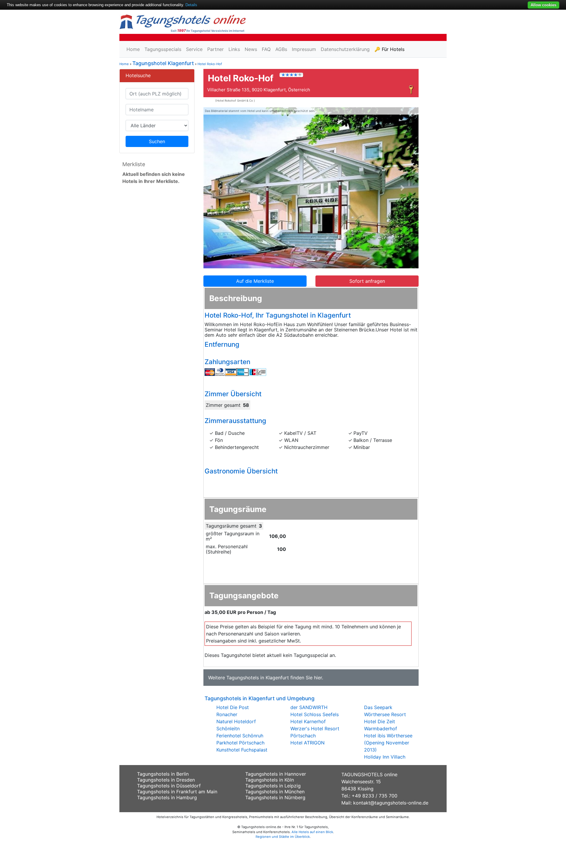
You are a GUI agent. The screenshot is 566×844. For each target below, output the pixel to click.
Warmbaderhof (380, 728)
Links (234, 49)
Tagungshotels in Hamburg (167, 797)
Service (194, 49)
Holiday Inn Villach (384, 757)
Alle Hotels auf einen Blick (312, 832)
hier (318, 678)
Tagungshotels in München (275, 792)
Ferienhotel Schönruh (239, 736)
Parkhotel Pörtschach (240, 743)
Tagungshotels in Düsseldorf (169, 786)
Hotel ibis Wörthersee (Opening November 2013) (388, 743)
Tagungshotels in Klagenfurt (257, 678)
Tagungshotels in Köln (269, 780)
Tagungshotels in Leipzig (273, 786)
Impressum (304, 49)
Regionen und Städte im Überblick (283, 837)
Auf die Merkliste (255, 281)
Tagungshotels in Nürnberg (275, 797)
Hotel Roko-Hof (210, 64)
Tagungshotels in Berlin (163, 774)
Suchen (157, 141)
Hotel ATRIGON (307, 743)
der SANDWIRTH (309, 707)
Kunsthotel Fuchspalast (241, 750)
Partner (215, 49)
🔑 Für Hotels (389, 49)
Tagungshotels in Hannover (275, 774)
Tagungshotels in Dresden (166, 780)
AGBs (281, 49)
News (251, 49)
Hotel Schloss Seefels (314, 714)
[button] (219, 188)
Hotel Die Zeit (379, 721)
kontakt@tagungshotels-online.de (390, 803)
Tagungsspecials (162, 49)
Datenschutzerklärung (345, 49)
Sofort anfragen (367, 281)
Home (133, 49)
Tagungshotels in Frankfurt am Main (177, 792)
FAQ (266, 49)
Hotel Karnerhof (308, 721)
